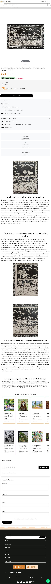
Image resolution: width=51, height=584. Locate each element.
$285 (6, 84)
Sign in (42, 1)
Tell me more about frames (10, 89)
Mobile (3, 511)
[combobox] (25, 4)
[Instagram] (16, 572)
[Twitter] (13, 572)
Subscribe (42, 537)
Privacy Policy (34, 519)
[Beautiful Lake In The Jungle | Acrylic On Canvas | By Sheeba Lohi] (9, 411)
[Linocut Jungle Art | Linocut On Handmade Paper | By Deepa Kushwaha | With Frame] (9, 443)
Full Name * (4, 494)
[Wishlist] (45, 1)
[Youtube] (20, 572)
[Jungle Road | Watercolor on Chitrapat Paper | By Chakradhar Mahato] (37, 411)
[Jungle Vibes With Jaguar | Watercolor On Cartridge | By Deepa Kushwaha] (37, 443)
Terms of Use (27, 519)
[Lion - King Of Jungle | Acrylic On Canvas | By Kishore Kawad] (23, 411)
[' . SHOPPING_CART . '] (47, 1)
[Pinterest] (14, 572)
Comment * (5, 483)
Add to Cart (17, 95)
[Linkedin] (18, 572)
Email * (3, 502)
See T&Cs (28, 139)
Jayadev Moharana (13, 107)
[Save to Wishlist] (9, 70)
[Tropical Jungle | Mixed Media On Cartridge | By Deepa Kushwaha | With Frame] (23, 443)
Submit (7, 522)
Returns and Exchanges (11, 124)
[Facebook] (11, 572)
